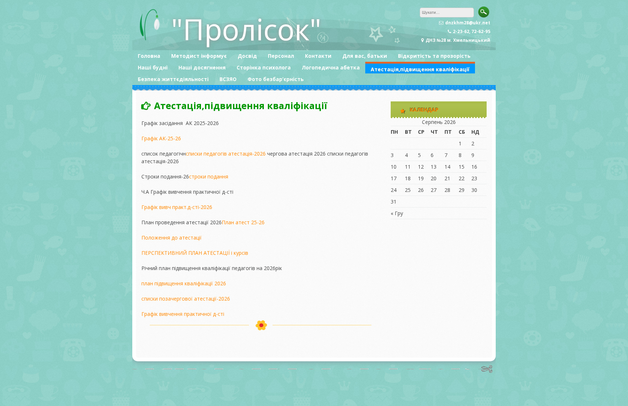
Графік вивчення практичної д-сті (182, 313)
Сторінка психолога (264, 67)
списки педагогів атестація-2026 (226, 153)
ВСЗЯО (228, 79)
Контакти (318, 55)
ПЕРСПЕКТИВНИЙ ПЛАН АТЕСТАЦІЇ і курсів (194, 252)
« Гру (397, 213)
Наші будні (153, 67)
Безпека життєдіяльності (173, 79)
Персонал (281, 55)
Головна (149, 55)
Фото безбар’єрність (275, 79)
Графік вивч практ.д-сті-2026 (176, 207)
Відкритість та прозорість (434, 55)
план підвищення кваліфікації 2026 (183, 283)
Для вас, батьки (364, 55)
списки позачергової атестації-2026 (185, 298)
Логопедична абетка (331, 67)
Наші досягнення (202, 67)
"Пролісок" (246, 29)
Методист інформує (199, 55)
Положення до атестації (171, 237)
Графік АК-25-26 (161, 138)
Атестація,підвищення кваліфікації (420, 69)
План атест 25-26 (243, 222)
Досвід (247, 55)
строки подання (208, 176)
